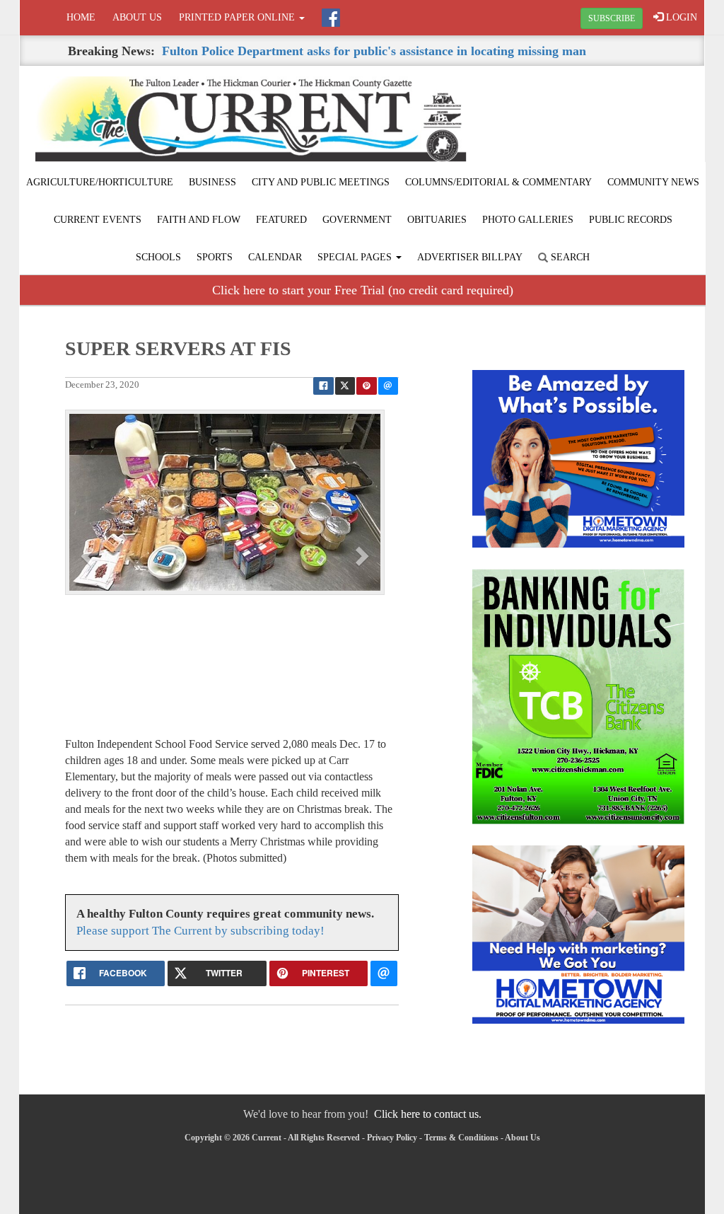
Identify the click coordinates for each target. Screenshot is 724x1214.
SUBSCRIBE (611, 18)
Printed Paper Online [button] (238, 17)
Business (212, 182)
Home (80, 17)
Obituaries (437, 219)
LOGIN (680, 17)
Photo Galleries (527, 219)
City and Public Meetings (321, 182)
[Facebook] (331, 17)
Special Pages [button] (356, 257)
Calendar (275, 257)
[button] (89, 555)
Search (569, 257)
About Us (137, 17)
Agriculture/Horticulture (99, 182)
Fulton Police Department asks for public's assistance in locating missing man (374, 51)
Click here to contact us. (427, 1114)
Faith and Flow (198, 219)
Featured (281, 219)
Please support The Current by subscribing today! (200, 930)
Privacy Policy (392, 1138)
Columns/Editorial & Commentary (498, 182)
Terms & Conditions (461, 1138)
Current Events (97, 219)
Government (357, 219)
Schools (158, 257)
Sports (215, 257)
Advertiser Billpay (469, 257)
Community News (653, 182)
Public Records (630, 219)
